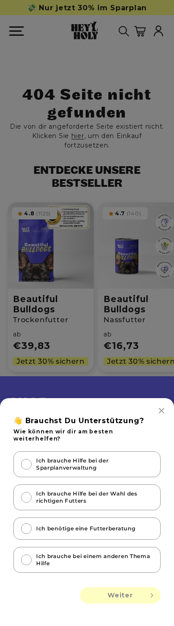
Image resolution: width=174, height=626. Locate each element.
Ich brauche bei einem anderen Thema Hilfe (93, 560)
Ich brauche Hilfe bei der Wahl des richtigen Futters (86, 497)
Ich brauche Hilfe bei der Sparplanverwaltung (72, 464)
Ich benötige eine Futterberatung (85, 528)
